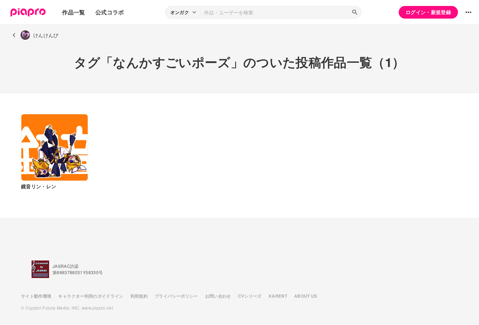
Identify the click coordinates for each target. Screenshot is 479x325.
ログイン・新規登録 (428, 11)
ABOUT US (305, 296)
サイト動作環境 (36, 296)
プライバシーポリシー (176, 296)
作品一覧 (73, 12)
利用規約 (139, 296)
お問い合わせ (218, 296)
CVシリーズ (250, 296)
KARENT (278, 296)
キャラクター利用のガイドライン (90, 296)
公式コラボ (109, 12)
